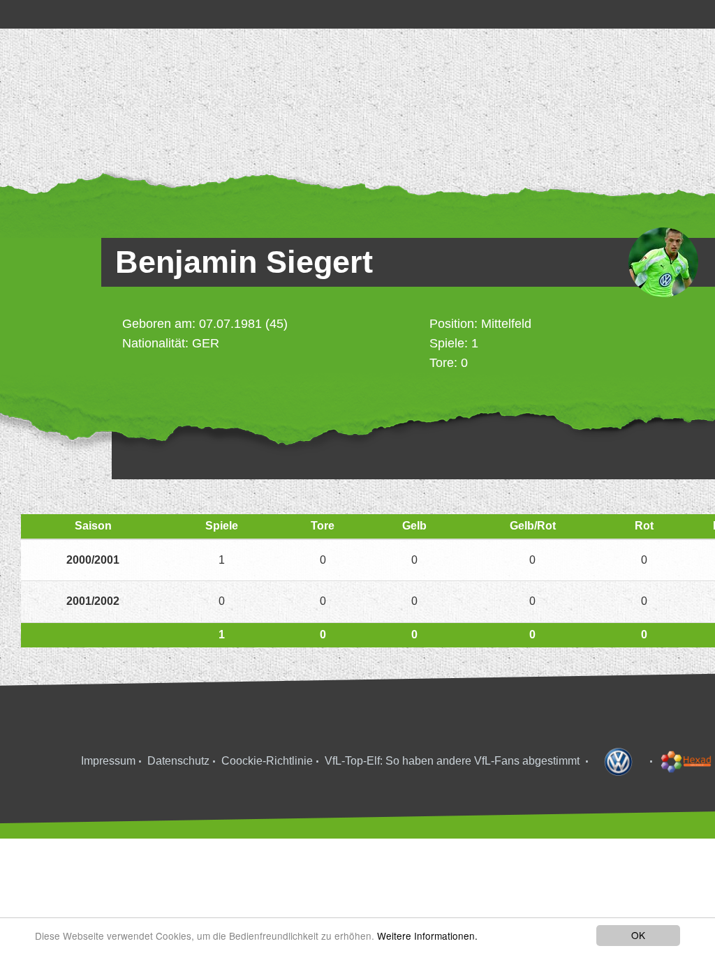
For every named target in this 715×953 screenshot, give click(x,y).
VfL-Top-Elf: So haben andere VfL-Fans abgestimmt (452, 761)
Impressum (108, 761)
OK (638, 935)
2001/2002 (92, 601)
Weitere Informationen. (427, 936)
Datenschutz (178, 761)
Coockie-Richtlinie (267, 761)
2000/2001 (92, 560)
